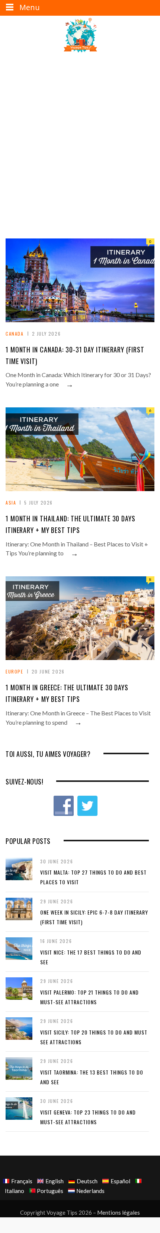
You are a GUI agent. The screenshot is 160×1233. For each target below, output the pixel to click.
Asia (11, 502)
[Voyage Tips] (80, 36)
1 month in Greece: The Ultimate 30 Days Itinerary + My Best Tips (67, 693)
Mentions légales (118, 1212)
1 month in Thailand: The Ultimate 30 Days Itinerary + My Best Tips (70, 524)
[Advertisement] (80, 136)
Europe (14, 671)
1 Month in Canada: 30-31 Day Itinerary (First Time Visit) (75, 355)
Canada (15, 333)
